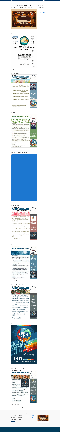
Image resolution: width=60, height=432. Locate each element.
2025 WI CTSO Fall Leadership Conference (19, 33)
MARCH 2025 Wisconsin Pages (17, 112)
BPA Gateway (32, 415)
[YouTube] (47, 0)
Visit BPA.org (13, 421)
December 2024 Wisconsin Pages (18, 284)
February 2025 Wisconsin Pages (17, 205)
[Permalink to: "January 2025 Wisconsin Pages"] (24, 262)
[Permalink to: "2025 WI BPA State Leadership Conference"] (24, 177)
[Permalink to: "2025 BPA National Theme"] (24, 344)
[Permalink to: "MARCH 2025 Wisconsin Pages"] (24, 130)
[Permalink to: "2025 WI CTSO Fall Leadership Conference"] (24, 51)
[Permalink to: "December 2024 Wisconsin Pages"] (24, 302)
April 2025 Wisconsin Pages (16, 73)
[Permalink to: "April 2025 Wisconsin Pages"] (24, 91)
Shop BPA (32, 417)
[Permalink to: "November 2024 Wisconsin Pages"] (24, 386)
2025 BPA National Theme (16, 323)
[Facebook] (43, 0)
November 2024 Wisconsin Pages (18, 368)
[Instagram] (48, 0)
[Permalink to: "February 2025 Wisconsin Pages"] (24, 223)
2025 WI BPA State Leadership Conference (19, 152)
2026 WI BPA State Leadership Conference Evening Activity (22, 7)
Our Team (26, 415)
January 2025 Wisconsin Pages (17, 244)
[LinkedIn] (45, 0)
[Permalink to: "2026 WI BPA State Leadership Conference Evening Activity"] (24, 19)
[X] (44, 0)
